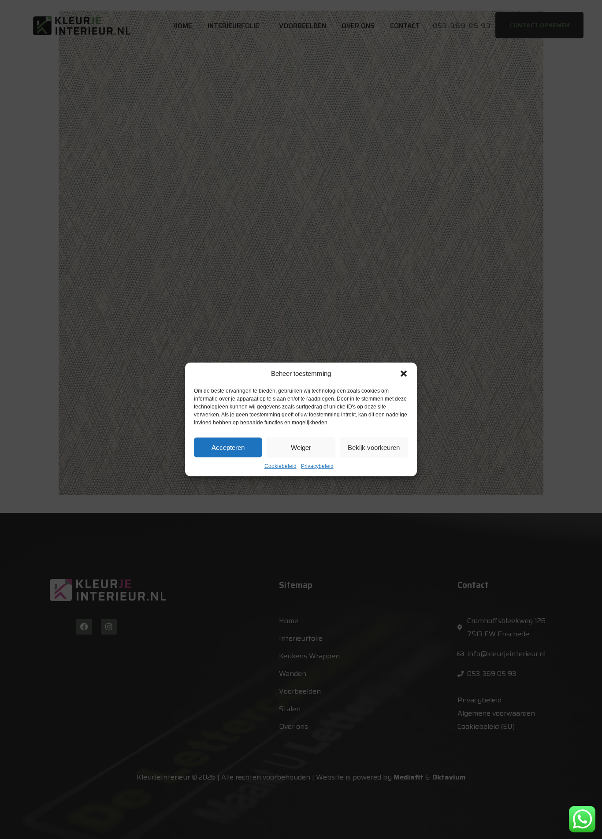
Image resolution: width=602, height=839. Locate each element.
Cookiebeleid (280, 466)
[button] (403, 373)
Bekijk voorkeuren (374, 447)
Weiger (301, 447)
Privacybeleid (317, 466)
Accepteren (228, 447)
